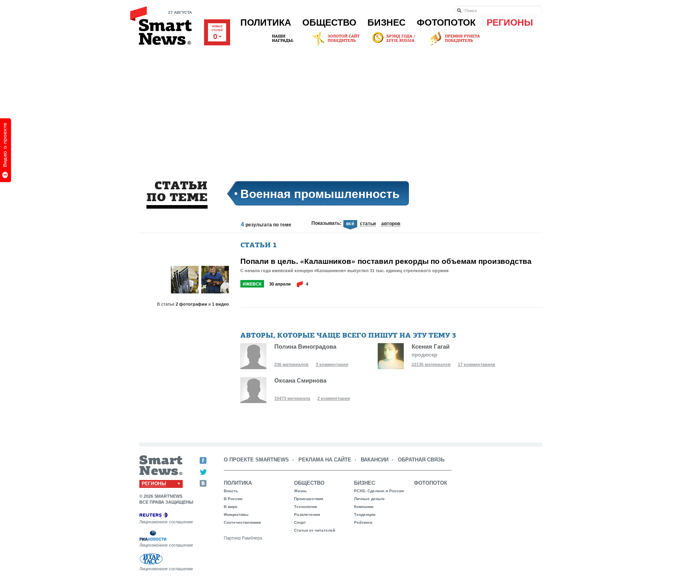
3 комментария (332, 364)
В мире (231, 506)
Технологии (305, 506)
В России (233, 499)
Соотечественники (242, 522)
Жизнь (300, 491)
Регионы (510, 22)
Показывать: (326, 223)
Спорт (300, 522)
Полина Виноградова (305, 346)
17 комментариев (476, 364)
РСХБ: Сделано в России (379, 491)
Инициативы (236, 514)
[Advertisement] (341, 106)
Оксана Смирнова (300, 380)
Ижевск (252, 284)
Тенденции (364, 514)
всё (350, 224)
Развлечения (307, 514)
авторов (390, 224)
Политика (265, 22)
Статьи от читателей (314, 530)
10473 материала (292, 398)
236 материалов (291, 364)
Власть (231, 491)
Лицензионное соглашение (166, 521)
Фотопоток (446, 22)
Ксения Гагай (431, 346)
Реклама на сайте (324, 460)
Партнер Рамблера (243, 538)
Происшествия (308, 499)
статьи (368, 224)
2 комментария (333, 398)
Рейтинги (363, 522)
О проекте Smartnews (256, 460)
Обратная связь (421, 460)
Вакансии (374, 460)
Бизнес (386, 22)
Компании (363, 506)
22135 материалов (431, 364)
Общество (329, 22)
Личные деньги (369, 499)
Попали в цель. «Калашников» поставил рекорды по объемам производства (386, 261)
